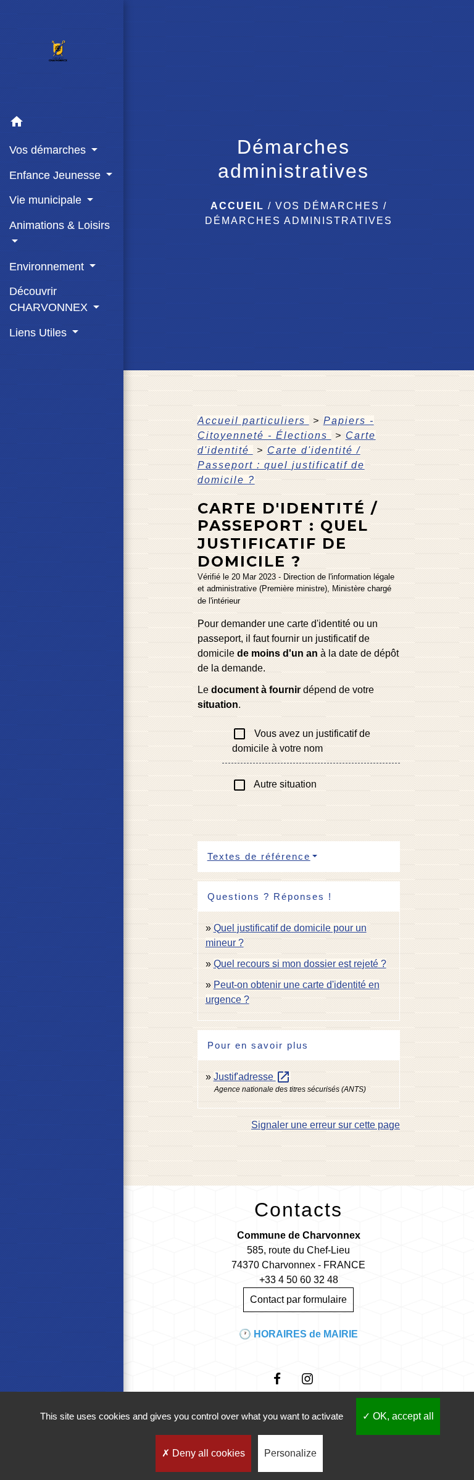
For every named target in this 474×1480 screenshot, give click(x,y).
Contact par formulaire (298, 1299)
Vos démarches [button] (49, 150)
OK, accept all (402, 1416)
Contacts (298, 1210)
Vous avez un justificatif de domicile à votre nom (301, 740)
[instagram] (314, 1378)
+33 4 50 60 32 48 (298, 1279)
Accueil (237, 206)
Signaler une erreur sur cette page (325, 1125)
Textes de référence (258, 856)
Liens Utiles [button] (39, 332)
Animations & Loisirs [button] (59, 225)
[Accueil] (61, 55)
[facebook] (283, 1378)
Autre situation (274, 785)
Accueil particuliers (253, 420)
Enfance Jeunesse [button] (56, 175)
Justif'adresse (252, 1076)
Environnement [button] (48, 266)
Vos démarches (327, 206)
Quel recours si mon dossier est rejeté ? (300, 963)
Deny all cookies (207, 1453)
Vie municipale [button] (47, 200)
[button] (61, 124)
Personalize (290, 1453)
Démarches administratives (299, 220)
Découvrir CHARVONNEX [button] (50, 299)
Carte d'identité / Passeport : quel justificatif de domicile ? (281, 465)
